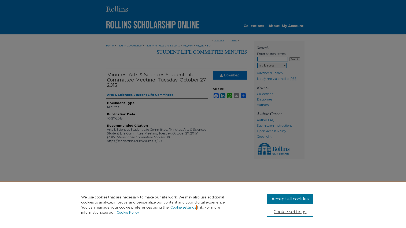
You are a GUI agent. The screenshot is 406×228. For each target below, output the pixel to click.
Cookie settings (183, 207)
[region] (203, 205)
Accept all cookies (290, 198)
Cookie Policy (128, 212)
